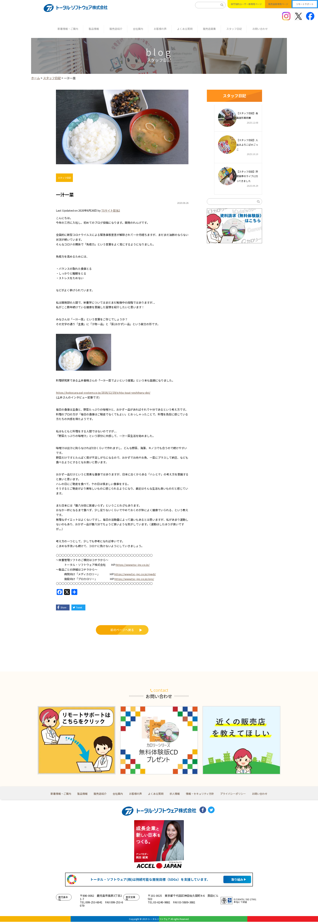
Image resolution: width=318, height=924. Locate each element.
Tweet (79, 607)
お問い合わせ (260, 29)
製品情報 (94, 29)
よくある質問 (184, 29)
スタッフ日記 (234, 29)
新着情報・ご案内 (68, 29)
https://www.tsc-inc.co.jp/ (133, 565)
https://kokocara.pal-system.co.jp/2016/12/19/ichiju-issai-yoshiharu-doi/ (103, 392)
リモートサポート (305, 4)
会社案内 (138, 29)
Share (63, 607)
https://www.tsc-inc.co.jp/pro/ (134, 579)
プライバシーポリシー (233, 793)
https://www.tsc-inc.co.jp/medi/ (135, 574)
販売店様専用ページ (278, 4)
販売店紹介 (115, 29)
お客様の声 (160, 29)
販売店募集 (209, 29)
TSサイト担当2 (110, 210)
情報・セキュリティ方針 (200, 793)
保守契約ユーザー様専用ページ (246, 4)
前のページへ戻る (122, 630)
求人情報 (174, 793)
